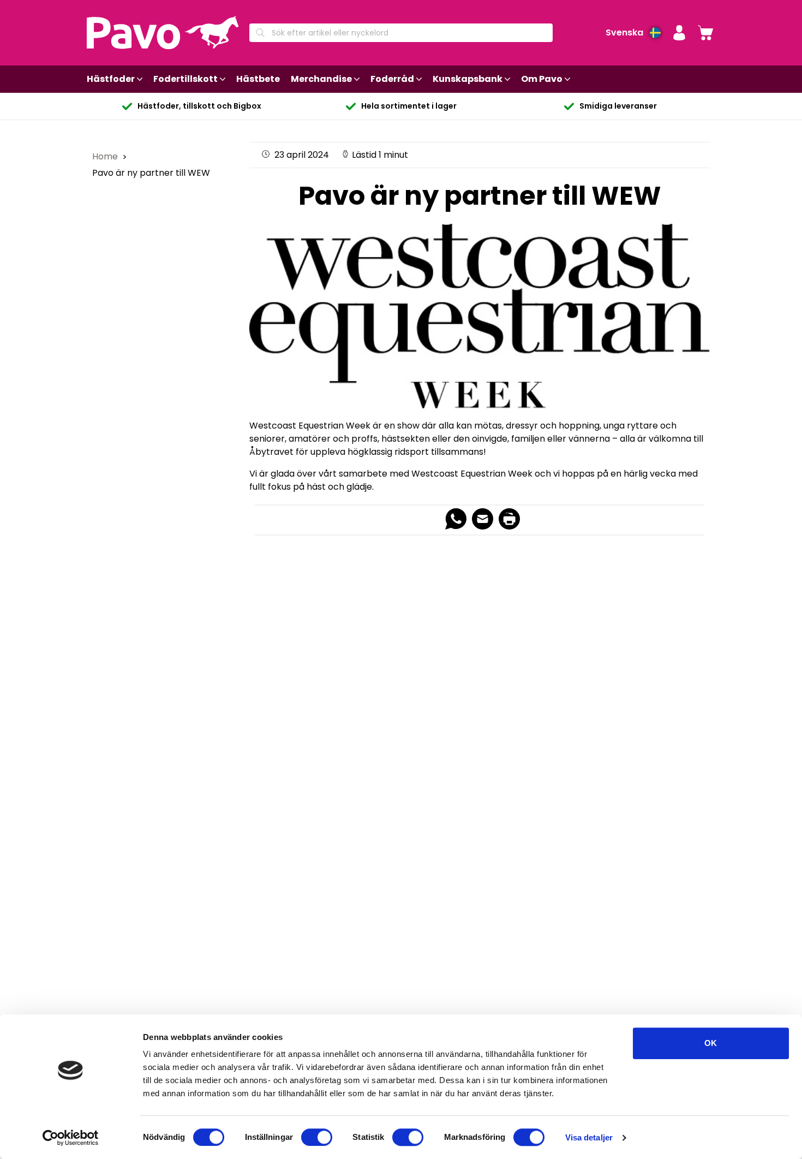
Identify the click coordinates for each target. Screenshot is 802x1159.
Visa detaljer (589, 1137)
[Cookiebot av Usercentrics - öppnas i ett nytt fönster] (70, 1138)
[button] (679, 33)
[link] (705, 33)
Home (106, 156)
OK (710, 1043)
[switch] (316, 1137)
